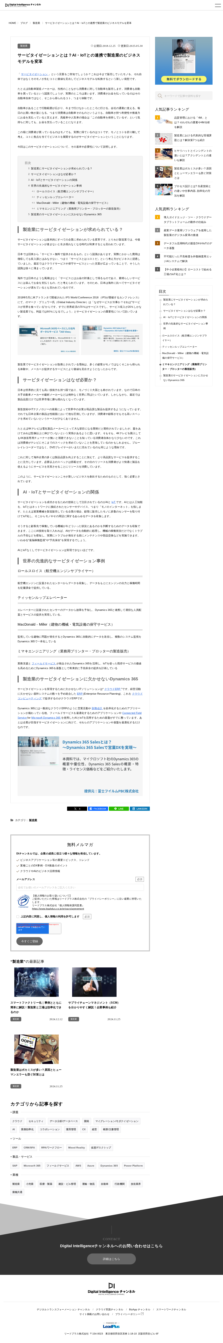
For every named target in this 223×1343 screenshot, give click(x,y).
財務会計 (97, 708)
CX (84, 1129)
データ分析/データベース (64, 1121)
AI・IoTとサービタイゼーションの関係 (54, 179)
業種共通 (17, 1192)
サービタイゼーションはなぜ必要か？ (53, 174)
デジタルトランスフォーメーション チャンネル (63, 1309)
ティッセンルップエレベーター (55, 197)
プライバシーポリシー (128, 1314)
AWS (78, 1165)
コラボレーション (50, 1129)
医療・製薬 (46, 1184)
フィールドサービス (44, 663)
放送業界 (136, 1184)
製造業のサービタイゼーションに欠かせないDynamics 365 (66, 214)
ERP (80, 693)
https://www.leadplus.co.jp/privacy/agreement (58, 908)
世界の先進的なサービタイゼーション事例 (56, 185)
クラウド (17, 1121)
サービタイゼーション (34, 74)
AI (13, 1129)
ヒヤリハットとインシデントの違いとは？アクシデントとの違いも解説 (193, 155)
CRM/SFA (29, 1147)
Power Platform (133, 1165)
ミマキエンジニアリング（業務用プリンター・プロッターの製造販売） (79, 208)
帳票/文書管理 (111, 1129)
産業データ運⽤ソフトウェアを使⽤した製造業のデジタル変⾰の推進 (188, 232)
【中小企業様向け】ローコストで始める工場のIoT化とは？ (188, 272)
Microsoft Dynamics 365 (46, 717)
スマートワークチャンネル (171, 1309)
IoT (114, 502)
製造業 (24, 46)
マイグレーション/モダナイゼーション (117, 1121)
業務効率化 (27, 1129)
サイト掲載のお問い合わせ (94, 1314)
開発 (86, 1121)
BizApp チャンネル (139, 1309)
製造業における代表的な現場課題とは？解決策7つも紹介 (193, 138)
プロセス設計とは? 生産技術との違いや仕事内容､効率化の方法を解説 (192, 191)
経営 (94, 1129)
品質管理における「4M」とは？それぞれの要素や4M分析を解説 (192, 122)
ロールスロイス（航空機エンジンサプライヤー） (66, 191)
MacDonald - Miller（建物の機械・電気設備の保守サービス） (73, 202)
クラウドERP (112, 688)
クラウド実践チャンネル (109, 1309)
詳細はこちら (111, 1258)
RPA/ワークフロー (51, 1147)
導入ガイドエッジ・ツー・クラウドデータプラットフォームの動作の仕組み (188, 219)
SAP (14, 1165)
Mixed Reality (76, 1147)
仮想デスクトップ (101, 1147)
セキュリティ (36, 1121)
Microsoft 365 (32, 1165)
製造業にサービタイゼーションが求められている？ (61, 168)
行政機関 (120, 1184)
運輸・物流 (88, 1184)
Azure (90, 1165)
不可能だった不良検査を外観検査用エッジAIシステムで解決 (188, 259)
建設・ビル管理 (67, 1184)
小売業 (30, 1184)
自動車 (104, 1184)
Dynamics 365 (109, 1165)
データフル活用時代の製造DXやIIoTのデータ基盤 (188, 246)
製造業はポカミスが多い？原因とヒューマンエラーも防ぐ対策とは (193, 173)
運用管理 (71, 1129)
